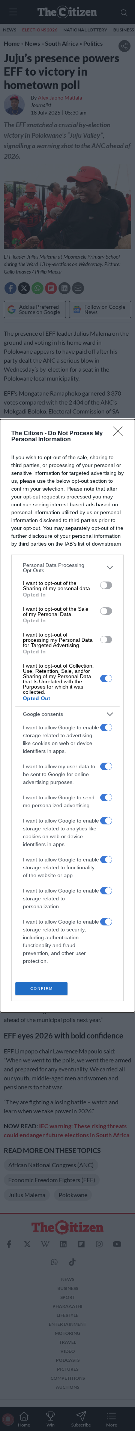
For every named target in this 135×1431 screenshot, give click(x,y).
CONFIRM (41, 988)
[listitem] (67, 567)
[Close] (120, 434)
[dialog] (67, 715)
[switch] (106, 585)
